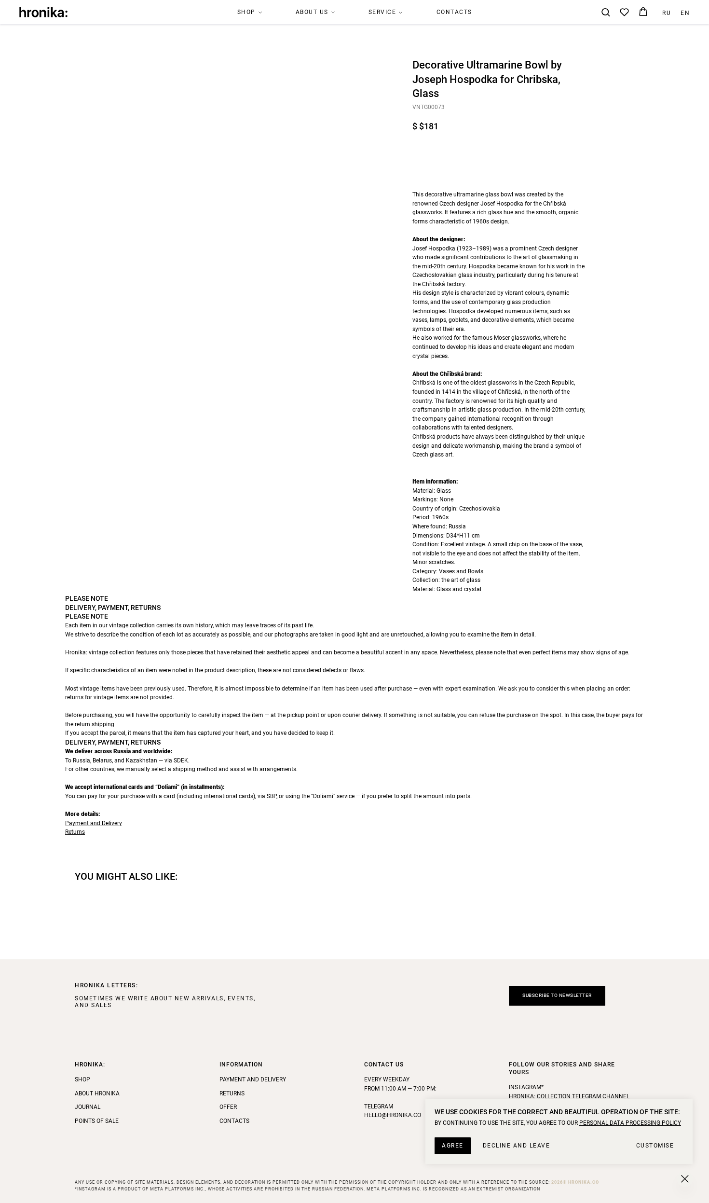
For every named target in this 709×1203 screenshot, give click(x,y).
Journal (87, 1107)
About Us (312, 12)
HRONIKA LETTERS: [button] (106, 985)
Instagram (525, 1087)
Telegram (378, 1106)
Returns (75, 832)
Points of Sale (97, 1121)
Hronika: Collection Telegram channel (569, 1096)
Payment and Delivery (93, 823)
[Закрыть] (685, 1179)
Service (382, 12)
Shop (246, 12)
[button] (605, 11)
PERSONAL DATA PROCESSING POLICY (630, 1123)
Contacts (454, 12)
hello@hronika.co (392, 1115)
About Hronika (97, 1093)
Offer (228, 1107)
